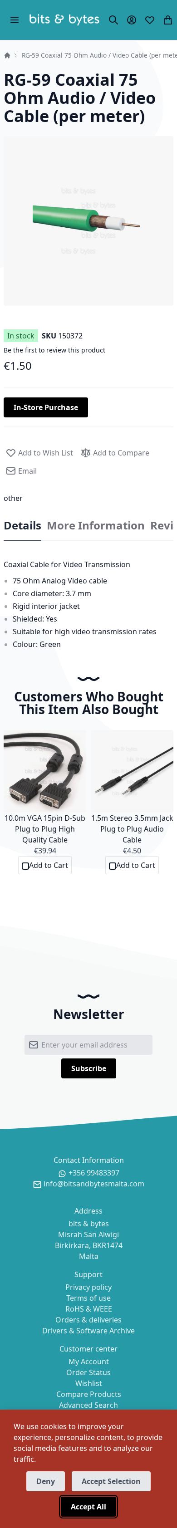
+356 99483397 (94, 1173)
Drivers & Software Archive (88, 1331)
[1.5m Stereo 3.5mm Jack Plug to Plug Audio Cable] (132, 771)
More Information (96, 525)
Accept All (88, 1507)
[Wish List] (149, 20)
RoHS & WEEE (88, 1309)
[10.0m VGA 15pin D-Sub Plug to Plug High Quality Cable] (45, 771)
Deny (45, 1481)
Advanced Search (88, 1405)
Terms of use (88, 1298)
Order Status (88, 1372)
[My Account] (131, 20)
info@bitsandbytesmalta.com (94, 1184)
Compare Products (88, 1394)
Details (22, 525)
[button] (88, 221)
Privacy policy (88, 1287)
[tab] (22, 526)
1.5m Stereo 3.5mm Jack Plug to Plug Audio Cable (132, 829)
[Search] (113, 20)
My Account (89, 1361)
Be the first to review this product (54, 350)
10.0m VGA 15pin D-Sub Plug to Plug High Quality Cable (45, 829)
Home (7, 55)
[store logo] (64, 20)
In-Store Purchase (46, 407)
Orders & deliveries (88, 1320)
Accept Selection (111, 1481)
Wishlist (88, 1383)
